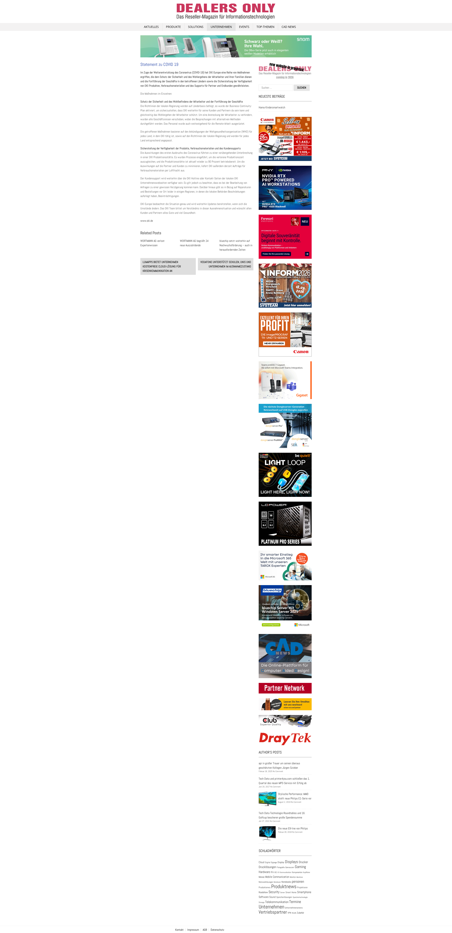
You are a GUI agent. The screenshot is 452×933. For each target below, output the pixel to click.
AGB (205, 929)
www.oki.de (146, 221)
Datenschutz (217, 929)
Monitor (293, 877)
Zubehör (300, 912)
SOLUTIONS (195, 27)
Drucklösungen (267, 867)
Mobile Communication (277, 877)
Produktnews (283, 886)
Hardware (264, 872)
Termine (295, 901)
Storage (261, 902)
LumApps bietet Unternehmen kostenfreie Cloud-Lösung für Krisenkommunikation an (162, 266)
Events (244, 27)
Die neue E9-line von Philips (293, 828)
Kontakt (179, 929)
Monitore (299, 877)
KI (278, 872)
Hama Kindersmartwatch (272, 107)
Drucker (303, 862)
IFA (272, 872)
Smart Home (291, 892)
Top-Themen (265, 27)
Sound (272, 897)
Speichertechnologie (300, 897)
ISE (275, 872)
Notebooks (286, 881)
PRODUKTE (173, 27)
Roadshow (263, 892)
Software (264, 897)
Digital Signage (271, 862)
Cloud (261, 862)
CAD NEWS (289, 27)
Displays (291, 861)
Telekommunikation (277, 902)
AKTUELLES (151, 27)
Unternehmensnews (294, 907)
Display (281, 862)
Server (282, 892)
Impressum (193, 929)
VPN (289, 912)
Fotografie (281, 867)
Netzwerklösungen (266, 882)
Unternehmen (221, 27)
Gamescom (289, 867)
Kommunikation (285, 872)
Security (274, 892)
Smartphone (304, 892)
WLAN (294, 913)
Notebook (277, 882)
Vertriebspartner (273, 912)
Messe (261, 876)
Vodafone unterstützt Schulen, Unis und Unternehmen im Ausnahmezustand (225, 264)
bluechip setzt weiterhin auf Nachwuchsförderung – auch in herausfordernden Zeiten (235, 245)
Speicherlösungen (284, 897)
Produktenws (264, 887)
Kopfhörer (306, 872)
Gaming (300, 866)
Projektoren (302, 887)
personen (298, 881)
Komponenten (297, 872)
